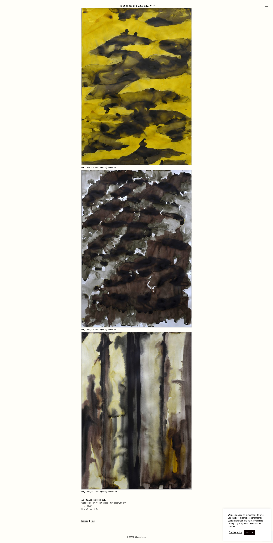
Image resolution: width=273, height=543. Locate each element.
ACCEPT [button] (249, 532)
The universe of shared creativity (136, 6)
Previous (84, 521)
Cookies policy (235, 532)
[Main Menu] (266, 6)
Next (92, 521)
